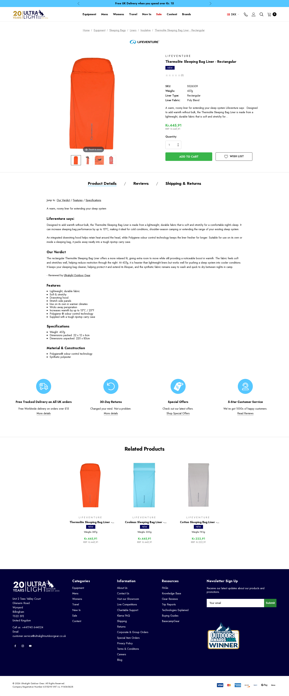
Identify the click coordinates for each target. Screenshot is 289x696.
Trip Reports (169, 604)
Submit (270, 603)
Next (210, 3)
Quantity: (171, 137)
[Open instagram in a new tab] (22, 646)
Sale (74, 616)
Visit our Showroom (128, 599)
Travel (75, 604)
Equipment (78, 588)
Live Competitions (127, 604)
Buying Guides (170, 616)
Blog (119, 660)
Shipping (122, 621)
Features (78, 200)
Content (76, 621)
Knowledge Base (171, 593)
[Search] (261, 14)
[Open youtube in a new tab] (30, 646)
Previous (78, 3)
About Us (122, 588)
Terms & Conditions (128, 649)
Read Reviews (245, 413)
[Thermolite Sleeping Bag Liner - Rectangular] (76, 160)
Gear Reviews (170, 599)
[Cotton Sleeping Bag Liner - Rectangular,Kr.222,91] (198, 485)
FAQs (165, 588)
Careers (121, 654)
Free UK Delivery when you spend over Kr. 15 (144, 3)
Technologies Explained (175, 610)
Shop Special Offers (178, 413)
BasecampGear (170, 621)
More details (44, 413)
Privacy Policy (125, 643)
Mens (75, 593)
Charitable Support (127, 610)
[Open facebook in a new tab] (15, 646)
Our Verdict (63, 200)
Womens (77, 599)
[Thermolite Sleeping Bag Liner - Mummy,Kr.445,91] (90, 485)
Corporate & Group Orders (132, 632)
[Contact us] (246, 14)
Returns (121, 627)
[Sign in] (254, 14)
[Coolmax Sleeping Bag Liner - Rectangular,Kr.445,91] (144, 485)
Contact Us (123, 593)
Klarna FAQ (123, 616)
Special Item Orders (128, 638)
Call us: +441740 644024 (28, 627)
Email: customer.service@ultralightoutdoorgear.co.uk (39, 634)
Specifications (93, 200)
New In (76, 610)
